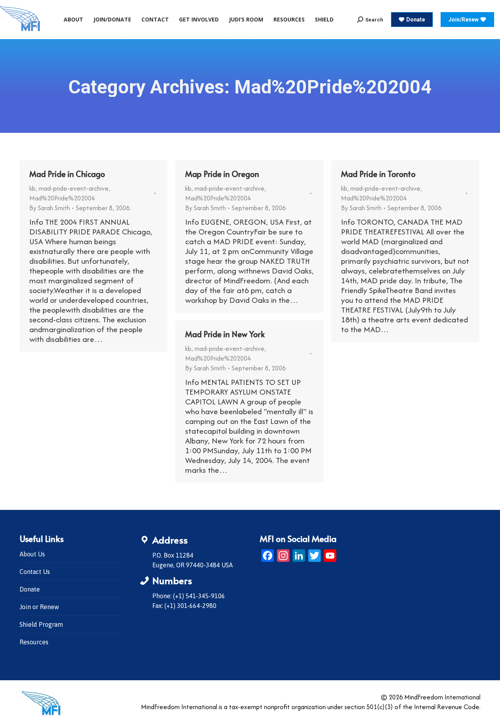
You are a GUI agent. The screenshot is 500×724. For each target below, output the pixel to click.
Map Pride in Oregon (222, 173)
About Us (32, 554)
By (49, 208)
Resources (34, 641)
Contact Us (35, 571)
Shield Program (41, 624)
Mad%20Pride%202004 (62, 198)
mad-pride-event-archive (74, 188)
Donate (30, 589)
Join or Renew (39, 606)
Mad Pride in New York (225, 334)
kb (32, 188)
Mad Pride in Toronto (378, 173)
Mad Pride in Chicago (67, 173)
